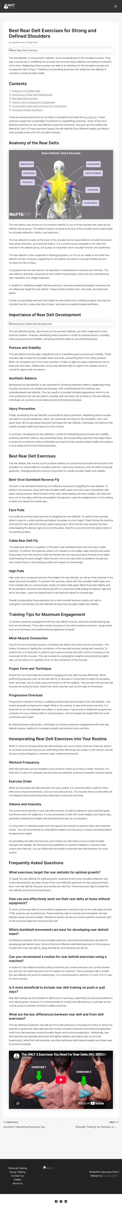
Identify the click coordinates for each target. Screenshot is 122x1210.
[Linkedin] (65, 1201)
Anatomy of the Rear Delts (26, 90)
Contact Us (17, 1175)
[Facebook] (56, 1201)
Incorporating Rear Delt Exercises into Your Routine (39, 106)
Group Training (18, 1172)
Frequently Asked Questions (27, 110)
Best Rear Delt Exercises (25, 98)
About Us (18, 1183)
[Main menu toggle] (115, 6)
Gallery (17, 1179)
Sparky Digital (110, 1175)
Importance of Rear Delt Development (32, 94)
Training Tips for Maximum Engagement (33, 102)
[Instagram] (61, 1201)
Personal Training (17, 1168)
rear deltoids (90, 117)
